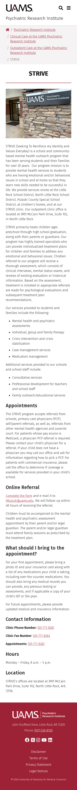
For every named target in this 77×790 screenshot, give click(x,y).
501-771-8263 (41, 636)
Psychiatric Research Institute (34, 18)
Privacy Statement (38, 765)
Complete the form (19, 496)
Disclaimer (38, 752)
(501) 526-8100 (43, 730)
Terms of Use (38, 758)
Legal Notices (38, 771)
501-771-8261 (45, 628)
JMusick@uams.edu (20, 501)
